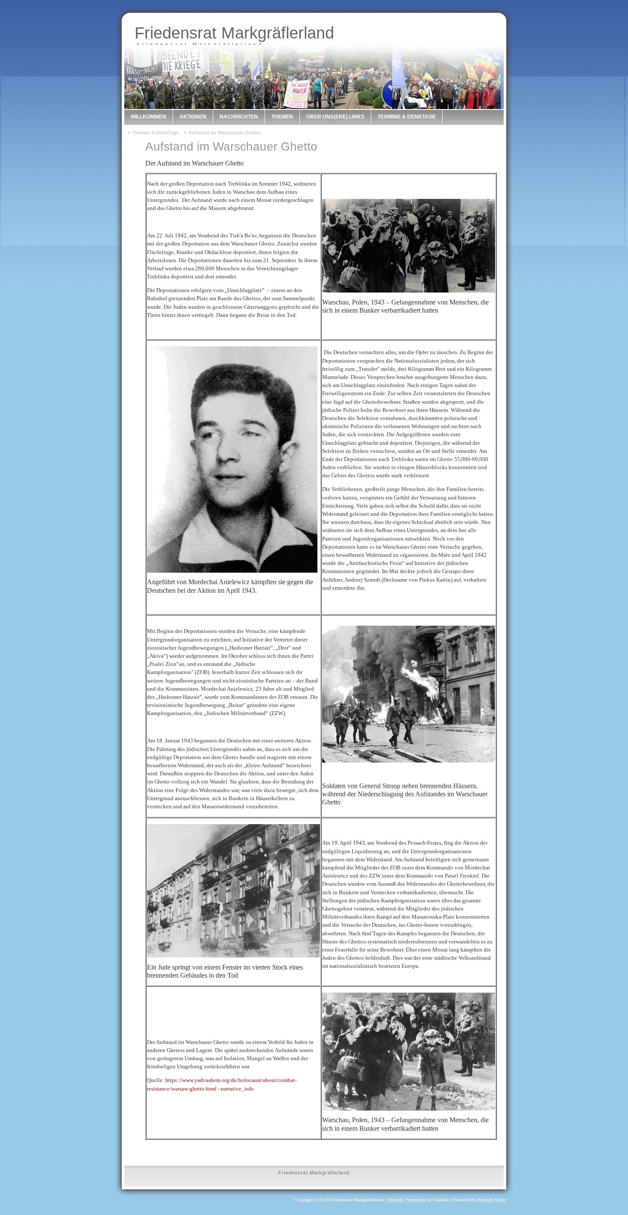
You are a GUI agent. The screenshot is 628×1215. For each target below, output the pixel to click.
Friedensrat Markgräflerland (234, 33)
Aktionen (192, 116)
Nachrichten (239, 116)
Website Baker (492, 1199)
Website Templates (407, 1199)
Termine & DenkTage (407, 116)
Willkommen (148, 116)
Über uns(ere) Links (335, 116)
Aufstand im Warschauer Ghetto (224, 132)
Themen (282, 116)
